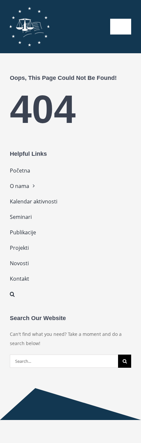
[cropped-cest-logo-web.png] (29, 9)
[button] (70, 294)
